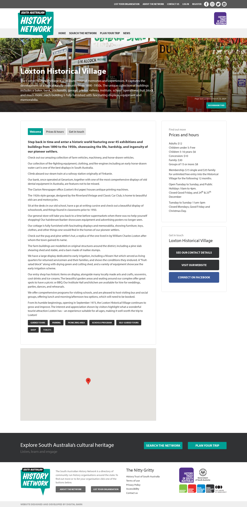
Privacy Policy (133, 484)
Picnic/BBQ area (76, 322)
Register (196, 4)
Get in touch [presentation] (76, 131)
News (126, 33)
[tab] (35, 131)
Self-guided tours (129, 322)
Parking (56, 322)
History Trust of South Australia (143, 476)
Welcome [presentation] (35, 131)
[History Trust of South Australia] (186, 475)
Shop (33, 329)
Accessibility (132, 488)
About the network (153, 4)
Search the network (83, 33)
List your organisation (126, 4)
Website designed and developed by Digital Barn (51, 504)
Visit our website (194, 265)
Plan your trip (110, 33)
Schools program (102, 322)
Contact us (173, 4)
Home (62, 33)
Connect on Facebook (194, 277)
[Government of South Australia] (202, 474)
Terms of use (133, 480)
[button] (88, 381)
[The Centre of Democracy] (221, 488)
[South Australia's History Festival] (210, 488)
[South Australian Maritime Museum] (201, 488)
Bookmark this (216, 105)
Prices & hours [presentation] (55, 131)
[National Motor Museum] (192, 488)
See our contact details (194, 252)
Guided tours (38, 322)
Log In (185, 4)
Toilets (47, 329)
